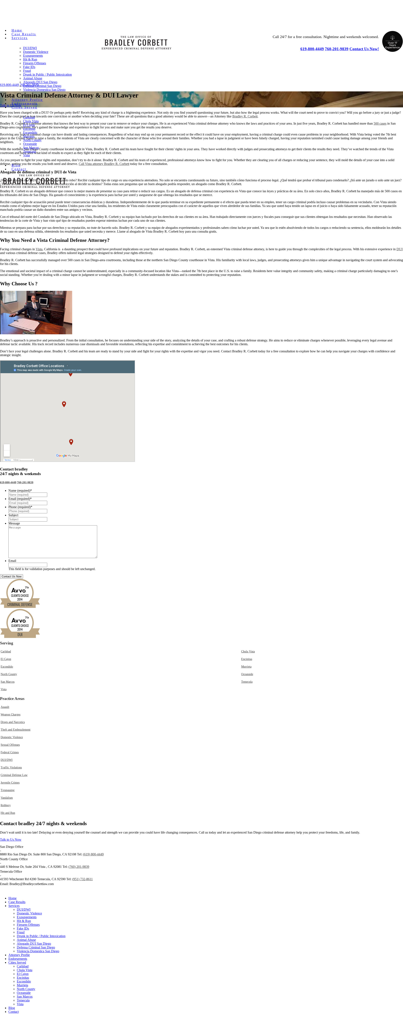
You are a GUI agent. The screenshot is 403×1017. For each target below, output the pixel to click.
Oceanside (30, 144)
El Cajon (29, 125)
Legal (84, 891)
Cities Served (24, 107)
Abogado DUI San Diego (40, 82)
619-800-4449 (8, 482)
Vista (26, 155)
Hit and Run (8, 812)
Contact (19, 169)
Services (20, 38)
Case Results (24, 34)
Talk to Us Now (10, 839)
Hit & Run (30, 59)
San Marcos (31, 147)
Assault (5, 707)
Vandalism (7, 797)
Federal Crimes (10, 752)
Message (14, 523)
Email (12, 561)
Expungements (33, 55)
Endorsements (25, 103)
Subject (13, 515)
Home (17, 30)
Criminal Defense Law (14, 775)
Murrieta (28, 136)
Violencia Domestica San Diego (44, 89)
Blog (16, 165)
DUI (399, 249)
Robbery (6, 805)
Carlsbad (29, 117)
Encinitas (29, 128)
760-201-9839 (25, 482)
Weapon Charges (10, 714)
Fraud (27, 70)
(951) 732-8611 (82, 879)
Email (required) (20, 499)
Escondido (30, 132)
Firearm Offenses (34, 63)
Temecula (29, 151)
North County (32, 140)
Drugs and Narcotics (13, 722)
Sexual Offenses (10, 744)
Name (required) (20, 490)
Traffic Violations (11, 767)
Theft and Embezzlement (15, 729)
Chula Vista (31, 121)
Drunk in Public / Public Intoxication (47, 74)
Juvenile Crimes (10, 782)
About (98, 891)
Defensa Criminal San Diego (42, 86)
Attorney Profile (27, 99)
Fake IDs (29, 67)
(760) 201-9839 (78, 866)
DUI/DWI (30, 48)
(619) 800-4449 (93, 854)
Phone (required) (20, 507)
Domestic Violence (35, 52)
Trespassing (7, 790)
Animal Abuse (32, 78)
